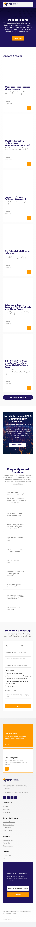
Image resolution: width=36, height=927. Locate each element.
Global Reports (8, 846)
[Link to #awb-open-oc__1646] (31, 4)
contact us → (18, 484)
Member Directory (9, 822)
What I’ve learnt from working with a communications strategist (17, 143)
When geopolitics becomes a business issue (17, 88)
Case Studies (7, 830)
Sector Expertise (8, 825)
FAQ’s (4, 858)
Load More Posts (18, 397)
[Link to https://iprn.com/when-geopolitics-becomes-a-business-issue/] (29, 108)
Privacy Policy (12, 913)
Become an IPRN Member (14, 673)
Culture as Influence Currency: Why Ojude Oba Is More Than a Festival (18, 307)
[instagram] (8, 797)
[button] (18, 493)
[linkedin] (15, 797)
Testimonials (7, 828)
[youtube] (12, 797)
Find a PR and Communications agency (18, 676)
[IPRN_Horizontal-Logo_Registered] (11, 3)
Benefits (5, 806)
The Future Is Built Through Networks (17, 252)
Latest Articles (8, 840)
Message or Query (10, 690)
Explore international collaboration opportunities (17, 682)
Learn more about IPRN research (16, 678)
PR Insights (6, 843)
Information (7, 855)
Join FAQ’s (6, 812)
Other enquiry (10, 686)
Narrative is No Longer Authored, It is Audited (15, 198)
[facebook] (4, 797)
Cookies (5, 913)
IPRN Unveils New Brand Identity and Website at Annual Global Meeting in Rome (16, 364)
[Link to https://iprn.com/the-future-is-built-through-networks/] (29, 272)
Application (6, 809)
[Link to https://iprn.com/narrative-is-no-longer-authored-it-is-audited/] (29, 218)
